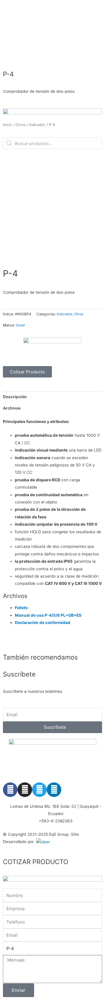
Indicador (37, 125)
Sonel (20, 325)
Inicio (7, 125)
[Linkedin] (54, 789)
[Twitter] (39, 789)
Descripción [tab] (15, 396)
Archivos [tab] (12, 408)
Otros (20, 125)
